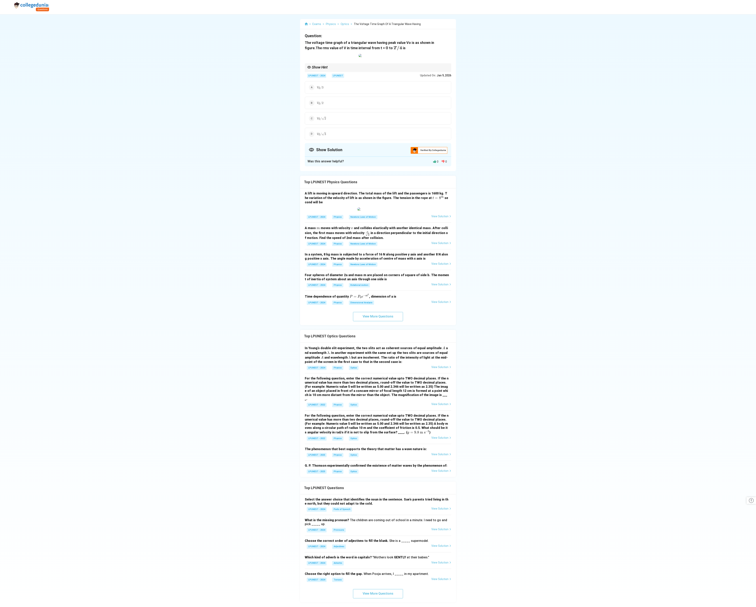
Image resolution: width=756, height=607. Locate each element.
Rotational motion (359, 285)
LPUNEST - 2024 (316, 75)
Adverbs (338, 563)
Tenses (338, 579)
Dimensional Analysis (361, 302)
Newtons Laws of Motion (363, 217)
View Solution (439, 216)
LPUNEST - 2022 (316, 404)
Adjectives (339, 546)
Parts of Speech (342, 509)
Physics (338, 217)
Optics (353, 367)
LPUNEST (338, 75)
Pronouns (339, 530)
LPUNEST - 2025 (316, 455)
